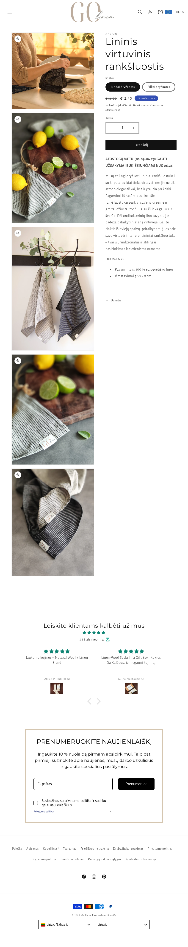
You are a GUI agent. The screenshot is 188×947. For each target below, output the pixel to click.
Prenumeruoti (136, 784)
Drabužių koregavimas (128, 848)
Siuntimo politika (72, 859)
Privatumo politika (43, 811)
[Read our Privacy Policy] (110, 812)
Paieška (17, 848)
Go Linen (86, 915)
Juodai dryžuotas (123, 87)
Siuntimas (139, 105)
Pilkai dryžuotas (158, 87)
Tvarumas (69, 848)
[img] (94, 632)
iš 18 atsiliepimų (91, 639)
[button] (10, 12)
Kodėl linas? (51, 848)
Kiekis (109, 118)
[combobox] (65, 924)
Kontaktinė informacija (141, 859)
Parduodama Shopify (104, 915)
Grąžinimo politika (44, 859)
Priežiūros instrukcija (94, 848)
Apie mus (32, 848)
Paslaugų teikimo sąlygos (104, 859)
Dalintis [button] (116, 300)
